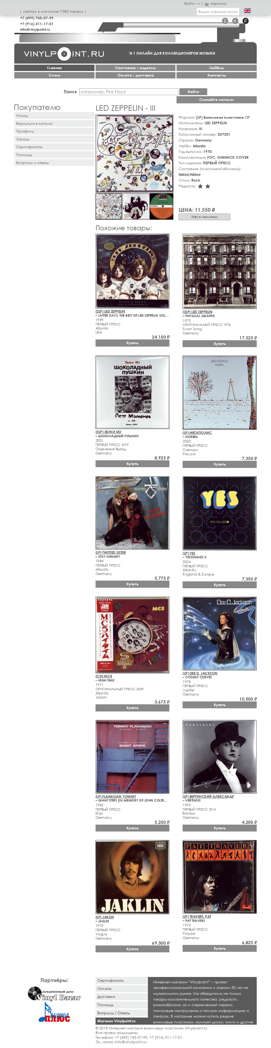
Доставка (106, 996)
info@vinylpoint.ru (35, 29)
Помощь (24, 154)
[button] (168, 119)
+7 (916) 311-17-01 (36, 23)
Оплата (104, 988)
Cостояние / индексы (135, 67)
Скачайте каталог (216, 99)
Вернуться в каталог (34, 123)
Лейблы (216, 67)
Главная (54, 67)
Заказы (22, 139)
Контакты (216, 75)
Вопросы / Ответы (113, 1013)
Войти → (192, 3)
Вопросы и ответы (32, 162)
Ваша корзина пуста (218, 11)
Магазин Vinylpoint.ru (116, 1021)
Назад (22, 115)
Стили (54, 75)
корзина (218, 3)
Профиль (25, 131)
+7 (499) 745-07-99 (36, 18)
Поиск (70, 91)
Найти (193, 91)
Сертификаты (29, 146)
